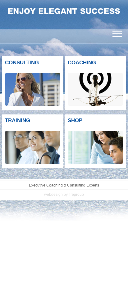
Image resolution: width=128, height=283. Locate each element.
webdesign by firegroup (64, 194)
